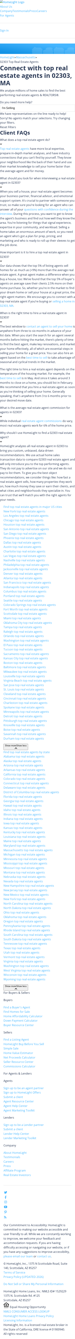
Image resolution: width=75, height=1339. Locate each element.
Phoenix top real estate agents (23, 538)
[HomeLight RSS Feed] (5, 1218)
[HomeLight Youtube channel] (5, 1207)
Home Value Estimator (18, 1053)
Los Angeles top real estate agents (25, 516)
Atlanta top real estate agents (22, 578)
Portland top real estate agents (23, 596)
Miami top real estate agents (22, 618)
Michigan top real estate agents (24, 854)
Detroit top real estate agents (22, 716)
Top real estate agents (14, 149)
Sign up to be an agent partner (23, 1088)
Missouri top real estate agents (23, 868)
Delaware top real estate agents (24, 788)
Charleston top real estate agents (25, 703)
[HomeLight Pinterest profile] (5, 1213)
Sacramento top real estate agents (26, 654)
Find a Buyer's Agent (16, 1007)
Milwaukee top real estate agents (25, 672)
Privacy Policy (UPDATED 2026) (23, 1277)
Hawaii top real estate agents (22, 805)
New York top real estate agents (24, 511)
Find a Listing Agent (16, 1039)
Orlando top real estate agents (23, 636)
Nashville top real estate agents (24, 560)
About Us (6, 7)
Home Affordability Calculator (23, 1016)
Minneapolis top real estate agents (26, 712)
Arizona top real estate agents (23, 765)
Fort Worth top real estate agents (25, 609)
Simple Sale (10, 1048)
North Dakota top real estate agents (27, 908)
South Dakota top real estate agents (27, 939)
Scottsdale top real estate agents (25, 614)
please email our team (18, 1256)
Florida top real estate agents (22, 797)
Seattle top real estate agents (22, 600)
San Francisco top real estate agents (27, 582)
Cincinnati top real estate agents (24, 698)
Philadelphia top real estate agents (26, 565)
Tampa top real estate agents (22, 627)
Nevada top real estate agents (23, 881)
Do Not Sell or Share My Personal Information (33, 1284)
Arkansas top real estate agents (24, 770)
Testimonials (21, 11)
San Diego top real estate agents (24, 534)
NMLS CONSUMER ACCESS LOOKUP (26, 1311)
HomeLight (7, 57)
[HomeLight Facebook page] (5, 1198)
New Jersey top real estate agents (25, 890)
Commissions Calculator (19, 1066)
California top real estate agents (24, 774)
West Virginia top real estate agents (26, 970)
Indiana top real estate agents (23, 819)
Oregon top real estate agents (23, 921)
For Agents (7, 15)
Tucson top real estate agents (23, 649)
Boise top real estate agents (21, 730)
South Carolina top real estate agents (27, 935)
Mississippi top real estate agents (25, 863)
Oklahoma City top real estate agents (27, 623)
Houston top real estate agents (23, 524)
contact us (44, 1256)
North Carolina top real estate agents (27, 903)
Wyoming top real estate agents (24, 979)
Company (6, 11)
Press (33, 11)
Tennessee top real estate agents (25, 944)
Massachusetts (26, 57)
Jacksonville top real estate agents (25, 569)
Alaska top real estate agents (22, 761)
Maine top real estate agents (22, 841)
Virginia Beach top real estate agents (27, 680)
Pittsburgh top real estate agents (25, 721)
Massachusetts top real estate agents (28, 850)
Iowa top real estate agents (21, 823)
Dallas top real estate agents (22, 542)
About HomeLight (15, 1153)
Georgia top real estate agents (23, 801)
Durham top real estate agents (23, 738)
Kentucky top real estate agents (24, 832)
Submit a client (13, 1097)
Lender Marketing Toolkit (19, 1138)
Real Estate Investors (17, 1175)
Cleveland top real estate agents (24, 694)
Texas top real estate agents (21, 948)
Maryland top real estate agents (24, 846)
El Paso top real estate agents (22, 645)
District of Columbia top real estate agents (31, 792)
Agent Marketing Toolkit (19, 1110)
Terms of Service (14, 1272)
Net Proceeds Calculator (19, 1057)
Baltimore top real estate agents (24, 667)
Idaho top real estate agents (21, 810)
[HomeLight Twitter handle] (5, 1193)
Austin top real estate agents (22, 547)
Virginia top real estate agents (23, 961)
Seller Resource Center (18, 1062)
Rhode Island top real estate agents (26, 930)
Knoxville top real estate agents (24, 725)
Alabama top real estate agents (23, 756)
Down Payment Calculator (20, 1020)
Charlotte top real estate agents (24, 551)
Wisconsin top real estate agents (24, 975)
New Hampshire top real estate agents (28, 886)
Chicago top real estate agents (23, 520)
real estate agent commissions (41, 421)
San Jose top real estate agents (23, 685)
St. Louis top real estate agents (23, 689)
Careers (42, 11)
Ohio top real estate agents (21, 912)
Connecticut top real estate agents (26, 783)
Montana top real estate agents (24, 872)
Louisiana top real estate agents (24, 837)
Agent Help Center (15, 1106)
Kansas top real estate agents (22, 828)
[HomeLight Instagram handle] (5, 1203)
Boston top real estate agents (22, 663)
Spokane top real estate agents (23, 707)
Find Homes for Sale (16, 1012)
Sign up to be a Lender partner (23, 1125)
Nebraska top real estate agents (24, 877)
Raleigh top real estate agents (23, 632)
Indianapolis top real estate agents (26, 587)
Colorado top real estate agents (24, 779)
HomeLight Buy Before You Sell (23, 1044)
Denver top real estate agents (23, 574)
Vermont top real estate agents (24, 957)
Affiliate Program (14, 1170)
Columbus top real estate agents (24, 591)
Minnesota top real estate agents (25, 859)
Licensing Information (17, 1320)
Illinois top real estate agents (22, 814)
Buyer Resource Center (18, 1025)
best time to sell (36, 358)
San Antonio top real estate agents (26, 529)
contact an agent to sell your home (49, 326)
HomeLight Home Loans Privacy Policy (28, 1316)
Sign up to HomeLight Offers (22, 1092)
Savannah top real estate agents (24, 734)
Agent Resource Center (18, 1101)
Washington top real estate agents (26, 640)
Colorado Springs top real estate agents (29, 605)
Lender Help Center (16, 1134)
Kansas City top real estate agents (25, 658)
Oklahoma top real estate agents (24, 917)
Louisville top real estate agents (24, 676)
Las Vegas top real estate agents (24, 556)
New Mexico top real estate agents (26, 895)
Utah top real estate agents (21, 952)
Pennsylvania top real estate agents (26, 926)
